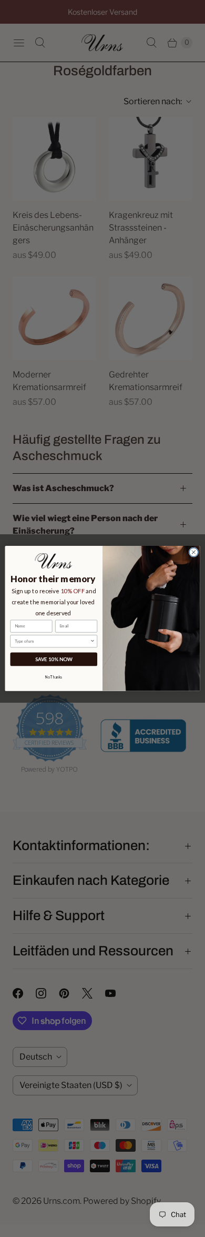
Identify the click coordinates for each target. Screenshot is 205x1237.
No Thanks (53, 677)
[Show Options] (92, 641)
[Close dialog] (193, 552)
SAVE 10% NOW (54, 659)
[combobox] (52, 641)
